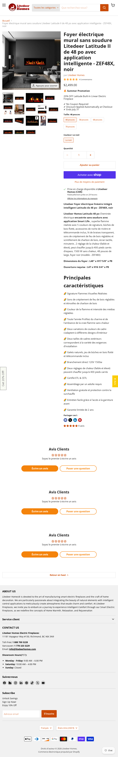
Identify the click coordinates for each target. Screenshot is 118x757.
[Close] (115, 3)
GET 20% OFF (88, 384)
